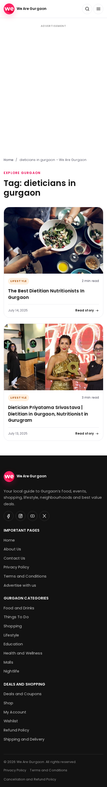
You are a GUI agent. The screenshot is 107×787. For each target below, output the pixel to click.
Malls (8, 662)
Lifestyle (18, 281)
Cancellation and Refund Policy (30, 779)
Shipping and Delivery (24, 739)
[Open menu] (98, 9)
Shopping (13, 626)
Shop (9, 703)
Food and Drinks (19, 608)
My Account (15, 712)
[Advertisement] (53, 90)
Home (9, 160)
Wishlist (11, 721)
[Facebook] (9, 516)
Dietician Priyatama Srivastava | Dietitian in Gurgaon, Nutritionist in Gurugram (48, 413)
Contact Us (14, 558)
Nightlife (11, 671)
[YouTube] (32, 516)
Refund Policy (16, 730)
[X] (44, 516)
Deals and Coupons (23, 693)
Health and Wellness (23, 653)
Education (13, 644)
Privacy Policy (16, 567)
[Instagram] (20, 516)
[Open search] (87, 9)
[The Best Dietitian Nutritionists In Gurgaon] (53, 240)
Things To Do (16, 617)
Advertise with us (20, 585)
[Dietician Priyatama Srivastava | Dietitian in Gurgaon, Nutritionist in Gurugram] (53, 357)
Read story (84, 310)
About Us (12, 549)
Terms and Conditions (25, 576)
